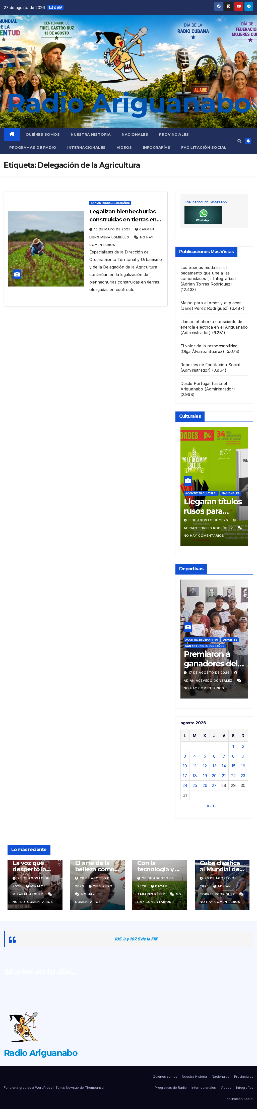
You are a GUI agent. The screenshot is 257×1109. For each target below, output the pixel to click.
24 (184, 785)
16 (243, 765)
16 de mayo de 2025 (113, 229)
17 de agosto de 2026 (209, 672)
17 (185, 775)
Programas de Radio (32, 147)
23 (243, 775)
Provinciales (174, 134)
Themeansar (95, 1087)
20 (214, 775)
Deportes (230, 639)
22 (233, 775)
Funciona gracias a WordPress (28, 1087)
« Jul (211, 805)
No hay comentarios (204, 535)
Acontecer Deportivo (201, 639)
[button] (239, 141)
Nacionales (135, 134)
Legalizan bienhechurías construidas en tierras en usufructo (123, 219)
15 (233, 765)
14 (224, 765)
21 (224, 775)
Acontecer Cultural (201, 493)
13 (214, 765)
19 (205, 775)
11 (195, 765)
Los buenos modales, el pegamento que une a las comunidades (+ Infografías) (208, 273)
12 (205, 765)
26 (205, 785)
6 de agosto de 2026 (208, 520)
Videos (124, 147)
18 (194, 775)
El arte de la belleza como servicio (94, 869)
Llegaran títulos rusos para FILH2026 (213, 511)
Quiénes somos (43, 134)
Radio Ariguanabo (128, 103)
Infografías (156, 147)
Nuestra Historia (91, 134)
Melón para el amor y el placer (210, 302)
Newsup (72, 1087)
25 (194, 785)
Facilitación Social (204, 147)
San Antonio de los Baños (110, 202)
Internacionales (86, 147)
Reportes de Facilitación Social (210, 364)
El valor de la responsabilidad (209, 345)
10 (185, 765)
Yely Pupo (102, 886)
